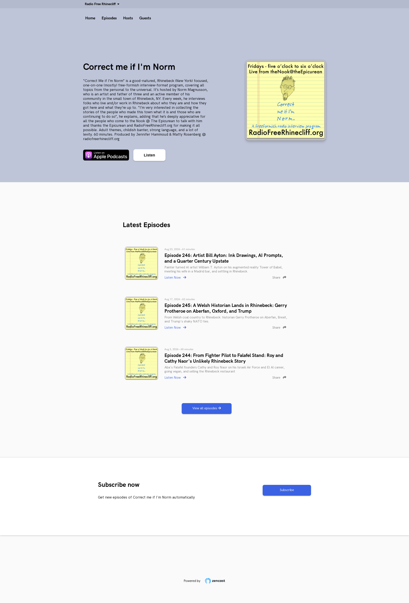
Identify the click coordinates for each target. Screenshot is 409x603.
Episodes (109, 18)
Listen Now (172, 278)
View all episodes (205, 408)
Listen (149, 155)
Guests (145, 18)
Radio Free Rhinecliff (101, 4)
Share (276, 278)
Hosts (128, 18)
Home (90, 18)
